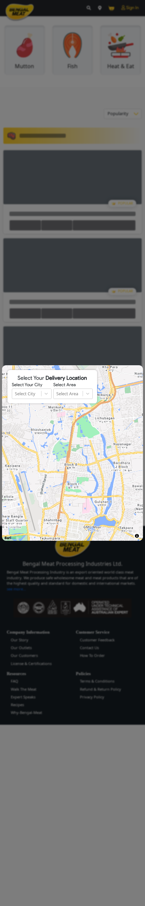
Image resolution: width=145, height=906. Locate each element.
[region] (72, 453)
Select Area (64, 385)
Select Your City (27, 385)
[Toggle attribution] (137, 536)
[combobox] (15, 394)
